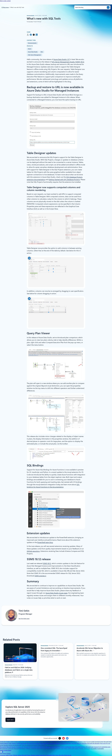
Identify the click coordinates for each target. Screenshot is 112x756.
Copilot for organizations (45, 741)
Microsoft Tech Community (7, 748)
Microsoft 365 (27, 747)
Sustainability (100, 748)
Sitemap (15, 755)
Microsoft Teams (48, 747)
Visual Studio (39, 748)
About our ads (67, 755)
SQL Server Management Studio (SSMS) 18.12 (68, 62)
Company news (60, 748)
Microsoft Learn (90, 747)
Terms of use (42, 755)
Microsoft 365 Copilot (58, 747)
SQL (42, 52)
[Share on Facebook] (31, 35)
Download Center (98, 741)
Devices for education (65, 743)
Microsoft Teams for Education (79, 743)
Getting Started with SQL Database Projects (64, 180)
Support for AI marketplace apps (102, 747)
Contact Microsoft (22, 755)
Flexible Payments (43, 743)
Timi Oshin (30, 21)
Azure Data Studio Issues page (56, 593)
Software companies (31, 748)
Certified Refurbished (21, 743)
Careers (45, 748)
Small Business (68, 747)
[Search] (108, 7)
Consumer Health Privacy (6, 755)
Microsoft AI (3, 747)
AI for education (41, 745)
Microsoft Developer (80, 747)
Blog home (6, 7)
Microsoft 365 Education (93, 743)
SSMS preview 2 (40, 576)
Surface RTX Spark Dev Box (31, 741)
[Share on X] (34, 35)
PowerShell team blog (45, 542)
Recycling (61, 755)
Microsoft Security (11, 747)
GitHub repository (33, 551)
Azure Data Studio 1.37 (62, 59)
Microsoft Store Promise (33, 743)
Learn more (10, 720)
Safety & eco (55, 755)
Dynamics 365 (19, 747)
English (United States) (5, 750)
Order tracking (12, 743)
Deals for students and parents (29, 745)
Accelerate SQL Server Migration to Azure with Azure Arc (90, 649)
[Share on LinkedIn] (37, 35)
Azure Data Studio (32, 52)
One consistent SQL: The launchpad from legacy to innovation (54, 649)
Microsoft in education (54, 743)
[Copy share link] (28, 35)
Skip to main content (5, 0)
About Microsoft (51, 748)
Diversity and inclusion (85, 748)
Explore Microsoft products (70, 741)
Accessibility (94, 748)
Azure (29, 48)
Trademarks (49, 755)
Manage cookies (35, 755)
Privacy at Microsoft (69, 748)
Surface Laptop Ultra (19, 741)
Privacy (29, 755)
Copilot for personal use (57, 741)
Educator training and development (12, 745)
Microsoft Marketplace (19, 748)
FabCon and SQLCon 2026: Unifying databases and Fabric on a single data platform (18, 669)
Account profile (90, 741)
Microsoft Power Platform (37, 747)
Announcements (30, 15)
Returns (6, 743)
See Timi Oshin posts (24, 618)
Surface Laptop (10, 741)
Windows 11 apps (82, 741)
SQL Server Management (34, 55)
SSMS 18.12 (47, 563)
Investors (76, 748)
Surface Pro (3, 741)
